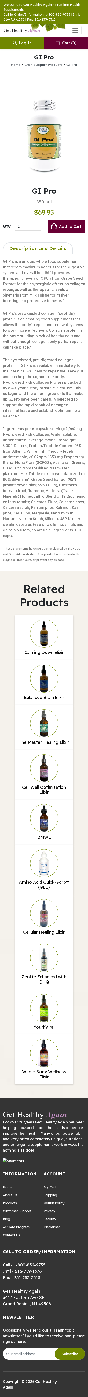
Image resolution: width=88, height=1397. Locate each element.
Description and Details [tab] (37, 248)
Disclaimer (52, 1227)
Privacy (49, 1211)
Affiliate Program (16, 1227)
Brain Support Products (43, 65)
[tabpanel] (44, 410)
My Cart (50, 1187)
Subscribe (70, 1354)
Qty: (7, 226)
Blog (6, 1219)
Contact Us (11, 1235)
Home (15, 65)
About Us (10, 1195)
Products (10, 1203)
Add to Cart (70, 226)
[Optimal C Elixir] (44, 130)
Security (50, 1219)
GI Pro (71, 65)
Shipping (50, 1195)
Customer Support (17, 1211)
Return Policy (54, 1203)
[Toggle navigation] (75, 30)
